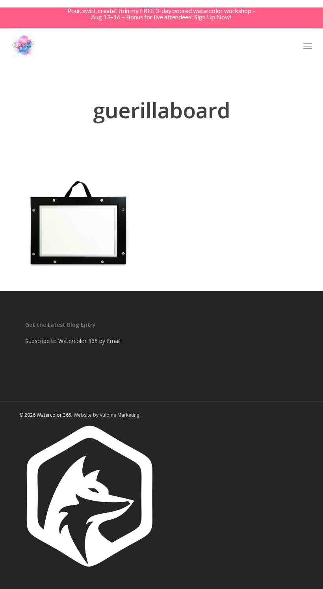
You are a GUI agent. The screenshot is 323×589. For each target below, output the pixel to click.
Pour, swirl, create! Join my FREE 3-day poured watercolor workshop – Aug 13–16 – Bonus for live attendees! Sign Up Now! (161, 14)
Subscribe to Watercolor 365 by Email (73, 341)
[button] (307, 46)
